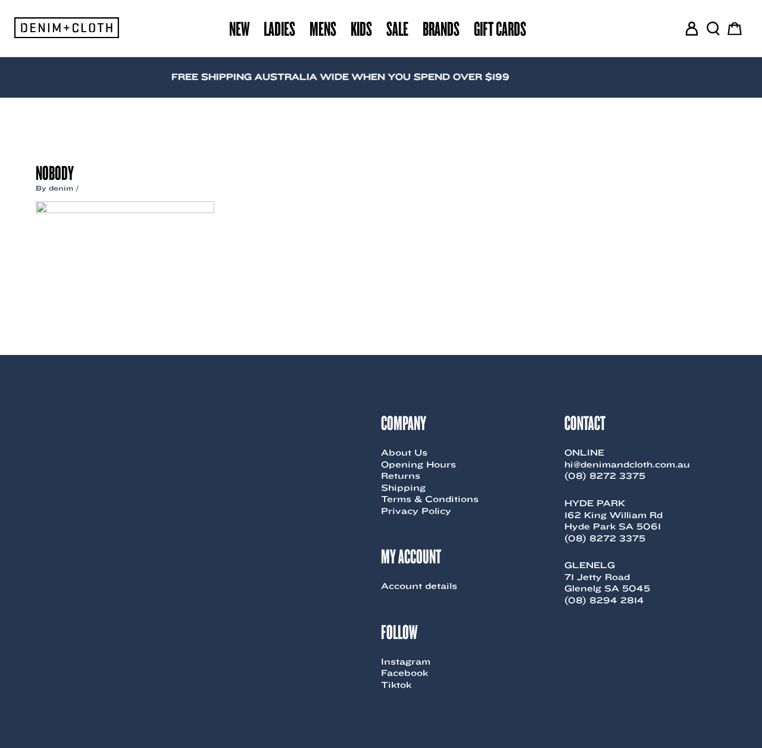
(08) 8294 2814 (604, 600)
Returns (400, 475)
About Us (404, 452)
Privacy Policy (416, 511)
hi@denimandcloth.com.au (627, 464)
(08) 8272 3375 (604, 475)
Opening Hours (418, 464)
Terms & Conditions (430, 499)
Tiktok (396, 685)
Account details (419, 586)
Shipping (403, 487)
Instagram (405, 661)
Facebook (404, 673)
